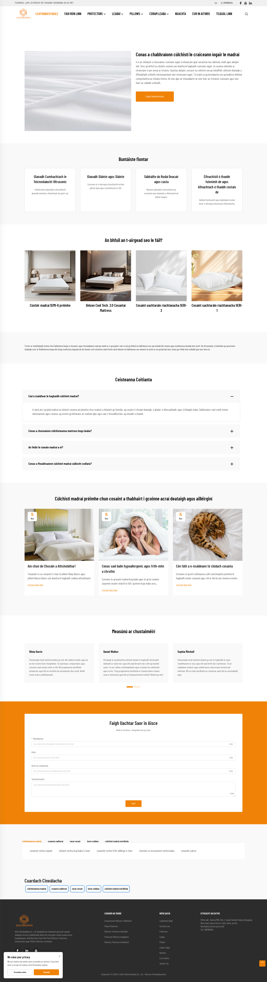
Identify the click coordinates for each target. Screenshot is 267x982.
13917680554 (228, 3)
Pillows (135, 14)
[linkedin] (250, 3)
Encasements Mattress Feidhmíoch (118, 921)
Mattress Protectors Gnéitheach (116, 942)
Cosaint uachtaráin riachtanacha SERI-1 (217, 308)
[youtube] (245, 3)
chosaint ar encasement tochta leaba (156, 851)
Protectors (95, 14)
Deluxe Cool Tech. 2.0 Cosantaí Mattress (105, 308)
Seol (133, 803)
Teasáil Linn (224, 14)
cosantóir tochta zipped (41, 851)
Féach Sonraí (50, 276)
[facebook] (240, 3)
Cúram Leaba (157, 14)
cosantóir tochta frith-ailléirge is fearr (115, 851)
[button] (130, 687)
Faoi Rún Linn (72, 14)
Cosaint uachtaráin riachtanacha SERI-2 (161, 308)
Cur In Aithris (201, 14)
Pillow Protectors (111, 926)
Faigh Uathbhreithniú (155, 96)
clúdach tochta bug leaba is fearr (74, 851)
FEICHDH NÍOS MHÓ (35, 585)
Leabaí (116, 14)
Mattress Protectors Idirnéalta (116, 932)
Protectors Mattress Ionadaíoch (116, 937)
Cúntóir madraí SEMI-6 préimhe (50, 305)
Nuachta (180, 14)
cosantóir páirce (188, 851)
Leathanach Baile (47, 14)
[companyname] (23, 14)
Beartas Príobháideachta (155, 974)
